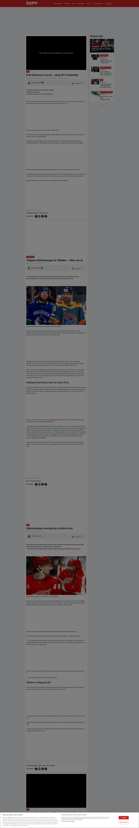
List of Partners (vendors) (68, 821)
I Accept (124, 817)
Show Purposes (124, 822)
